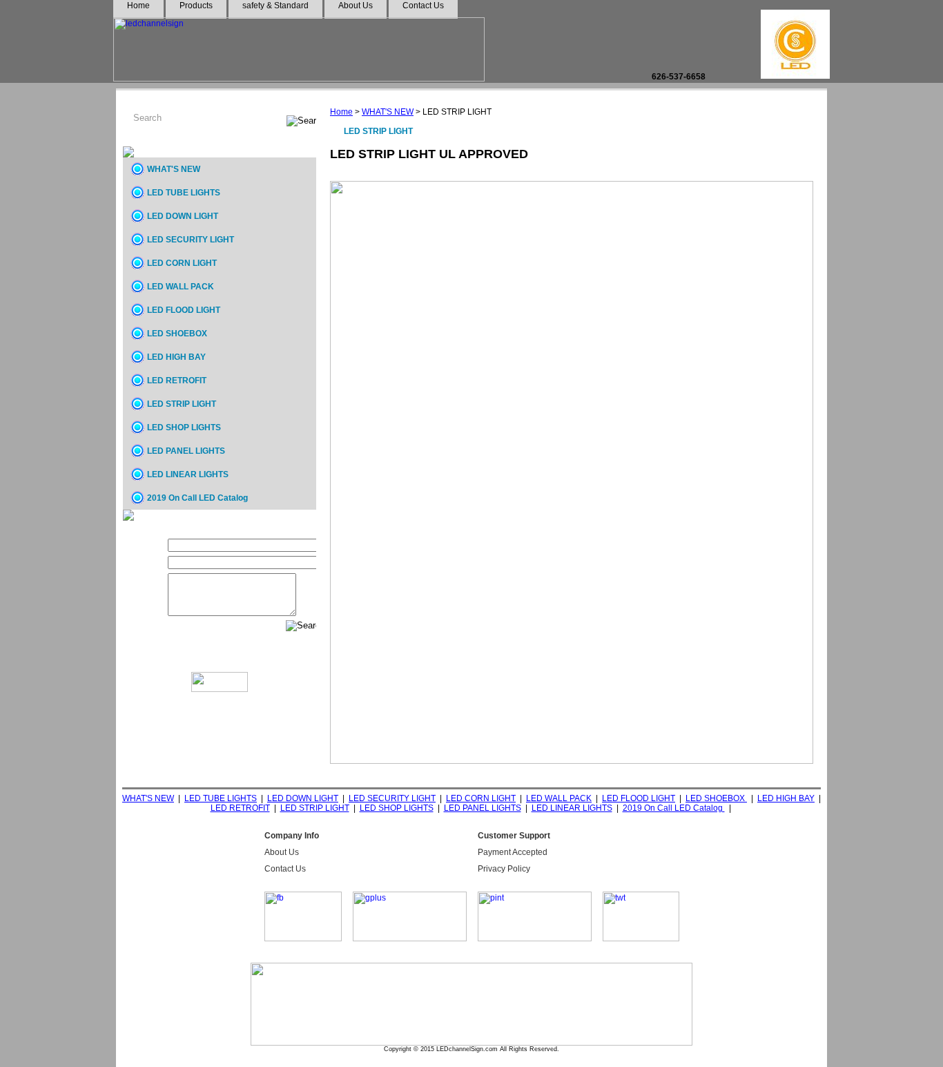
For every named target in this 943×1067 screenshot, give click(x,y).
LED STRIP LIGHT (181, 404)
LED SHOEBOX (177, 333)
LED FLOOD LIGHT (183, 310)
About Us (281, 852)
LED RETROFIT (176, 380)
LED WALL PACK (180, 286)
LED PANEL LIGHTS (186, 451)
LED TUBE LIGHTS (183, 193)
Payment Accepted (512, 852)
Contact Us (285, 869)
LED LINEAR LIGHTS (188, 474)
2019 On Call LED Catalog (197, 498)
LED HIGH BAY (176, 357)
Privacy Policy (504, 869)
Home (341, 112)
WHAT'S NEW (388, 112)
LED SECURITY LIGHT (190, 239)
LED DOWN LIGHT (182, 216)
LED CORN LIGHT (182, 263)
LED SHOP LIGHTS (184, 427)
